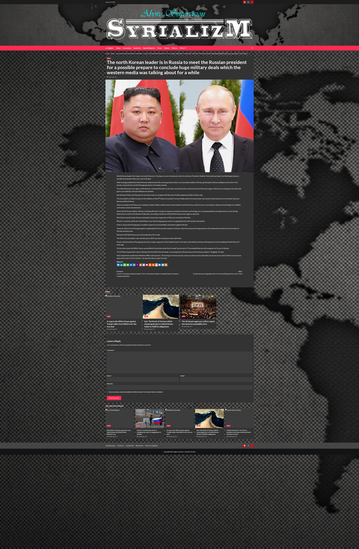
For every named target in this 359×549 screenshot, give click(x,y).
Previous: (147, 273)
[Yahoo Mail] (137, 264)
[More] (166, 264)
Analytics (137, 48)
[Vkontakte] (131, 264)
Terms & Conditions (151, 445)
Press (159, 48)
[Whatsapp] (124, 264)
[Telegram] (162, 264)
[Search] (252, 48)
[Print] (153, 264)
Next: (217, 272)
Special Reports (149, 48)
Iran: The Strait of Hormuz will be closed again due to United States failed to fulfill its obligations (158, 324)
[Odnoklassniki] (150, 264)
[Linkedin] (121, 264)
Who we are (139, 445)
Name (109, 376)
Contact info (130, 445)
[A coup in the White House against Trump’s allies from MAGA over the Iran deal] (123, 307)
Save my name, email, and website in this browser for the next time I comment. (136, 392)
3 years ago (111, 77)
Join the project (110, 445)
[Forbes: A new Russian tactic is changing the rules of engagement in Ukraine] (149, 418)
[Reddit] (140, 264)
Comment (111, 350)
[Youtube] (146, 264)
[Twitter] (143, 264)
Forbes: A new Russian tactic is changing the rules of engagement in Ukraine (149, 432)
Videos (166, 48)
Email (182, 376)
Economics (127, 48)
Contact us (120, 445)
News (118, 48)
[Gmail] (156, 264)
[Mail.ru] (134, 264)
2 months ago (111, 329)
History (175, 48)
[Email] (127, 264)
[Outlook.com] (159, 264)
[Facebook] (118, 264)
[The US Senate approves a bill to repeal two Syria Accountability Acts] (198, 307)
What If (183, 48)
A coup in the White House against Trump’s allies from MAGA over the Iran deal (121, 324)
